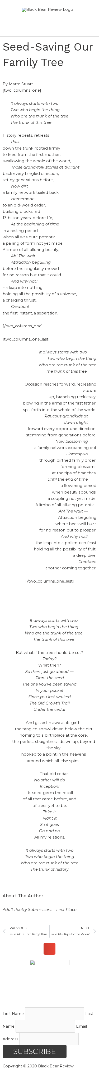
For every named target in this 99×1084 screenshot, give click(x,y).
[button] (49, 949)
